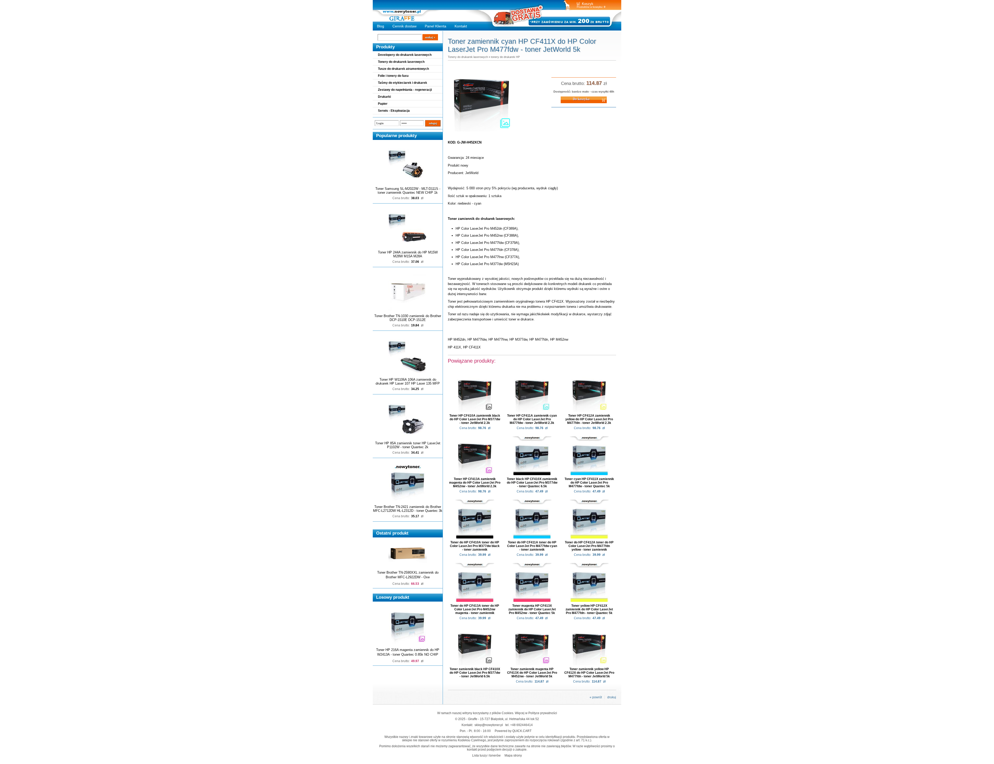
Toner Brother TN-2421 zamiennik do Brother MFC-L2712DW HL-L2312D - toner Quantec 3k (407, 509)
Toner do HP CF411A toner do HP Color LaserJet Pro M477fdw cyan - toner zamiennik (532, 546)
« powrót (596, 697)
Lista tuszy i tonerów (486, 755)
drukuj (611, 697)
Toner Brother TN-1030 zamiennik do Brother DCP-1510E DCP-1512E (407, 318)
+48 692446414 (521, 724)
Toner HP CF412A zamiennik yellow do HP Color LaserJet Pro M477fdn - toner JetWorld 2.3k (589, 419)
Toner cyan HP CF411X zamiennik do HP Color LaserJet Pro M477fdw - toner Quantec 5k (589, 482)
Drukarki (384, 97)
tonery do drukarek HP (505, 56)
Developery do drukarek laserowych (405, 55)
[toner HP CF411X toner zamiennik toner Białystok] (481, 131)
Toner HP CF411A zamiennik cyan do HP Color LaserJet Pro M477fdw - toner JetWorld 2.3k (532, 419)
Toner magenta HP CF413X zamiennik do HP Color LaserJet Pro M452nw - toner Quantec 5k (532, 609)
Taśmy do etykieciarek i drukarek (402, 83)
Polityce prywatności (542, 713)
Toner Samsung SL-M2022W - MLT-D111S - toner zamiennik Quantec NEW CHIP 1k (407, 190)
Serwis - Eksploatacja (394, 111)
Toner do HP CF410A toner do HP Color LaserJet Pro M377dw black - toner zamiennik (475, 546)
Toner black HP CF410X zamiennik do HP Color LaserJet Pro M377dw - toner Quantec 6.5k (532, 482)
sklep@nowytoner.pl (488, 724)
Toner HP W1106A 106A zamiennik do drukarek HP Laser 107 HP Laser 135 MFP (408, 381)
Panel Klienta (435, 26)
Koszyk (587, 4)
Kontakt (461, 26)
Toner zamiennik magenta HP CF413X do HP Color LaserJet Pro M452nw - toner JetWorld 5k (532, 672)
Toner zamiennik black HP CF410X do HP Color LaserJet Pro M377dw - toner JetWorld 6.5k (475, 672)
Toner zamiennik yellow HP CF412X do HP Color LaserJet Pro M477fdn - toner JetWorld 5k (589, 672)
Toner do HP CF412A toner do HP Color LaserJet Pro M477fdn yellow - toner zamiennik (589, 546)
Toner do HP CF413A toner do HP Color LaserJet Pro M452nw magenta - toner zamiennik (474, 609)
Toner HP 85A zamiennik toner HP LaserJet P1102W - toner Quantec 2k (407, 445)
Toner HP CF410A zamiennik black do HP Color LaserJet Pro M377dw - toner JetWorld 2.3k (474, 419)
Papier (383, 104)
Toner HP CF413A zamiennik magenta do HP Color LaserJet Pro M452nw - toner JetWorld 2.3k (474, 482)
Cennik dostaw (404, 26)
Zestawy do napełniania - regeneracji (405, 90)
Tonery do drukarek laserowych (401, 62)
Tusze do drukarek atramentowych (403, 69)
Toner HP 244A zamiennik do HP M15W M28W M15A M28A (408, 254)
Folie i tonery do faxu (393, 76)
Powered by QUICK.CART (513, 730)
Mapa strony (513, 755)
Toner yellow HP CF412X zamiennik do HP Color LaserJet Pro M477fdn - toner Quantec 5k (589, 609)
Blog (380, 26)
